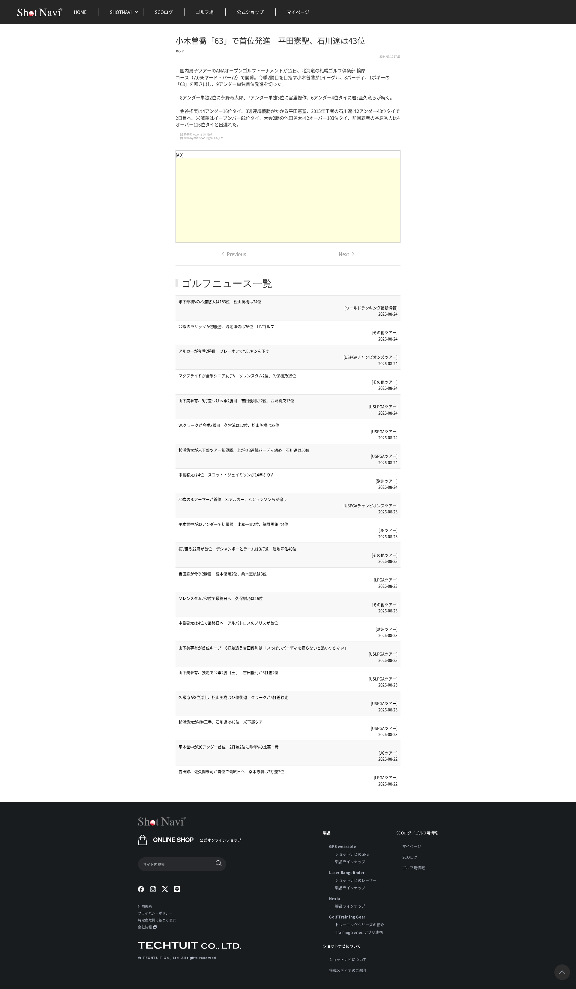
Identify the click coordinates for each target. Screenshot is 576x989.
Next (344, 253)
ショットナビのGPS (352, 854)
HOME (80, 12)
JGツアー (181, 51)
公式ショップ (250, 12)
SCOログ (164, 12)
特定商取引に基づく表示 (157, 920)
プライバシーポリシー (155, 913)
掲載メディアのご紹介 (348, 970)
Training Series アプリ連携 (359, 932)
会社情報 (145, 926)
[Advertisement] (288, 200)
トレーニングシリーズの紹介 (359, 924)
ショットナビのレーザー (356, 880)
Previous (236, 253)
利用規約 (145, 906)
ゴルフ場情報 (413, 867)
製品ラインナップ (350, 861)
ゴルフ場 (205, 12)
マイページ (298, 12)
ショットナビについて (348, 959)
